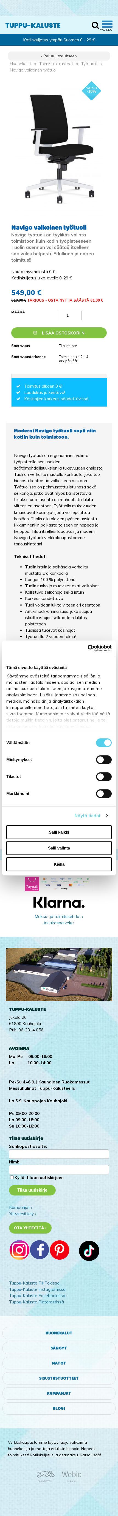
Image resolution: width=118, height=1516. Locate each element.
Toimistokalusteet (56, 63)
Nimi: (14, 1162)
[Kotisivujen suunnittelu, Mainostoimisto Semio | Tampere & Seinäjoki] (47, 1481)
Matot (59, 1363)
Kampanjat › (20, 1207)
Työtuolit (89, 63)
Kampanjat (59, 1393)
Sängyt (59, 1348)
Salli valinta (59, 848)
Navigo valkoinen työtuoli (33, 70)
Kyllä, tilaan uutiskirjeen (39, 1177)
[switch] (104, 759)
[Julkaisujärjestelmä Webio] (70, 1481)
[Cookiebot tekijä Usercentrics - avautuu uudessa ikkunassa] (88, 648)
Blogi (59, 1408)
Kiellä (59, 864)
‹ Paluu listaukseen (59, 55)
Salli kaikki (59, 832)
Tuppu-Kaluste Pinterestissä (36, 1302)
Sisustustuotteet (59, 1378)
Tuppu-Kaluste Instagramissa (37, 1289)
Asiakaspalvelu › (58, 922)
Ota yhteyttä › (30, 1228)
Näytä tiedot (87, 815)
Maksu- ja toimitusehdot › (59, 916)
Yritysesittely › (22, 1213)
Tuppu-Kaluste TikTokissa (34, 1283)
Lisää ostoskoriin (63, 333)
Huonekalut (20, 63)
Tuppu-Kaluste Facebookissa (37, 1295)
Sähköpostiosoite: (28, 1146)
